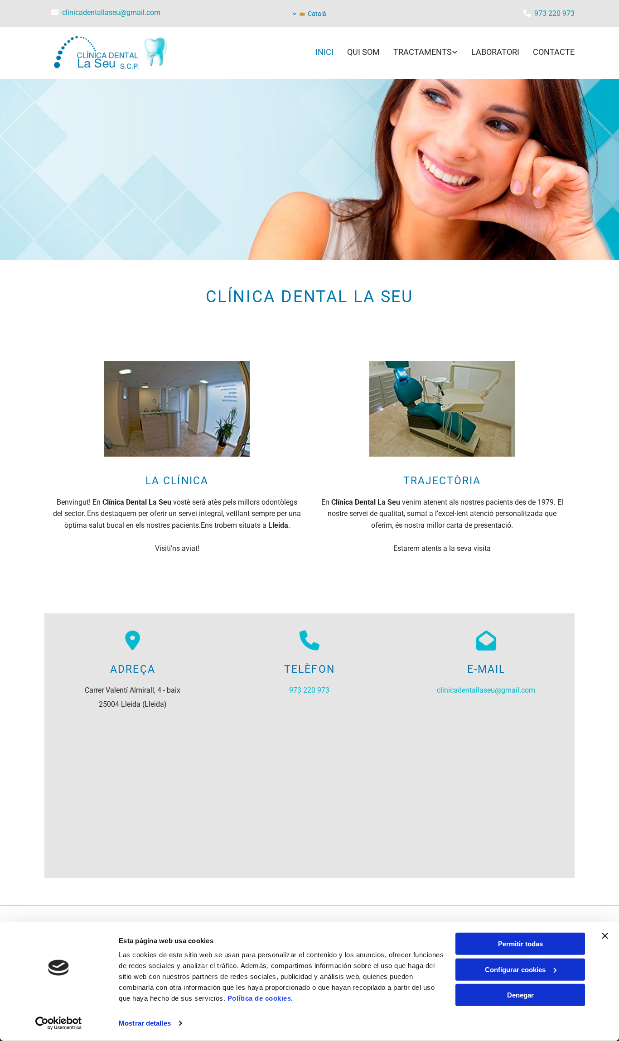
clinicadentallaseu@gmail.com (111, 12)
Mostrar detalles (145, 1023)
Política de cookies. (260, 998)
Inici (324, 52)
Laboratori (495, 52)
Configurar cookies (515, 969)
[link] (419, 52)
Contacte (554, 52)
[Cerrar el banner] (605, 936)
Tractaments (422, 52)
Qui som (363, 52)
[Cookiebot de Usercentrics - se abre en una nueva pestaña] (58, 1023)
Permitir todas (520, 944)
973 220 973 (554, 13)
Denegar (520, 995)
